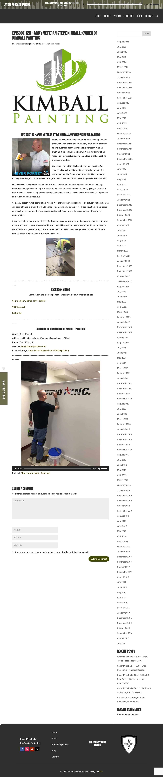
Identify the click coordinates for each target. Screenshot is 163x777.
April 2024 (121, 184)
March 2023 (122, 251)
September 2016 (124, 633)
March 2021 (122, 368)
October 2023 (123, 215)
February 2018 (124, 546)
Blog (139, 16)
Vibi (101, 771)
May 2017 (121, 592)
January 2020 (123, 429)
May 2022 (121, 302)
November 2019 (124, 439)
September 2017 (124, 572)
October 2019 (123, 444)
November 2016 (124, 623)
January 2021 (123, 378)
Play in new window (30, 473)
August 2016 (123, 638)
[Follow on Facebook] (22, 749)
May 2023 (121, 240)
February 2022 (124, 317)
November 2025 (124, 87)
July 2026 (121, 47)
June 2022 (122, 297)
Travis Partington (22, 44)
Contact (149, 16)
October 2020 (123, 393)
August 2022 (123, 286)
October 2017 (123, 567)
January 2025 (123, 138)
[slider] (155, 4)
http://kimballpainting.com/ (33, 346)
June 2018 (122, 526)
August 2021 (123, 342)
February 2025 (124, 133)
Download (45, 473)
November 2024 (124, 149)
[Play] (84, 4)
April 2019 (121, 475)
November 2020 (124, 388)
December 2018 (124, 495)
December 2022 (124, 266)
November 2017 (124, 562)
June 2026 (122, 52)
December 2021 (124, 327)
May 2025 (121, 118)
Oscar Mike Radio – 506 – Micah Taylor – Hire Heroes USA (62, 4)
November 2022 (124, 271)
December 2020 (124, 383)
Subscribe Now (3, 389)
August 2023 (123, 225)
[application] (120, 4)
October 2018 (123, 506)
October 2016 (123, 628)
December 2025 (124, 82)
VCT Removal (18, 307)
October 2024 (123, 154)
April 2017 (121, 597)
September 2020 (124, 398)
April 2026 (121, 62)
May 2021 (121, 358)
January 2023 (123, 261)
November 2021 (124, 332)
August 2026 (123, 42)
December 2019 (124, 434)
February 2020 (124, 424)
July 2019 (121, 460)
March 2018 (122, 541)
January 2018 (123, 551)
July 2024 (121, 169)
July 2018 (121, 521)
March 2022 (122, 312)
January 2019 (123, 490)
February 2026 (124, 72)
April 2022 (121, 307)
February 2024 (124, 195)
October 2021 (123, 337)
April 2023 (121, 246)
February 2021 (124, 373)
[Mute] (151, 4)
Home (98, 16)
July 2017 (121, 582)
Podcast (44, 44)
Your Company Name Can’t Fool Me (28, 301)
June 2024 (122, 174)
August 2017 (123, 577)
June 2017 (122, 587)
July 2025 (121, 108)
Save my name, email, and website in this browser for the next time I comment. (52, 552)
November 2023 (124, 210)
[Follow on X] (37, 749)
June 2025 (122, 113)
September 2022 (124, 281)
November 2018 (124, 500)
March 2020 (122, 419)
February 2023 (124, 256)
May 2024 (121, 179)
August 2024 (123, 164)
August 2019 (123, 455)
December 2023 (124, 205)
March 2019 (122, 480)
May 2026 (121, 57)
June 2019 (122, 465)
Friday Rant (17, 313)
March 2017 (122, 602)
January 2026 (123, 77)
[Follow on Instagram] (27, 749)
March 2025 (122, 128)
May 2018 (121, 531)
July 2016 (121, 643)
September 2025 (124, 98)
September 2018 (124, 511)
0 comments (54, 44)
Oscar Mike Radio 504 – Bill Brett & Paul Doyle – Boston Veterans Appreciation (133, 679)
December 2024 (124, 144)
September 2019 (124, 449)
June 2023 (122, 235)
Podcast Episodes (124, 16)
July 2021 (121, 347)
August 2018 (123, 516)
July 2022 (121, 291)
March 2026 (122, 67)
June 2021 (122, 353)
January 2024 (123, 200)
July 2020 (121, 409)
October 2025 (123, 93)
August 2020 (123, 404)
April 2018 (121, 536)
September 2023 (124, 220)
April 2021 (121, 363)
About (107, 16)
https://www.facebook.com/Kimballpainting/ (49, 350)
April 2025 (121, 123)
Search (146, 33)
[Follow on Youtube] (32, 749)
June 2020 (122, 414)
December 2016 (124, 618)
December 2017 (124, 557)
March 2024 (122, 189)
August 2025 (123, 103)
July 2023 (121, 230)
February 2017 (124, 608)
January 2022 (123, 322)
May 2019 (121, 470)
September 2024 (124, 159)
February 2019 (124, 485)
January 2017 (123, 613)
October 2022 (123, 276)
